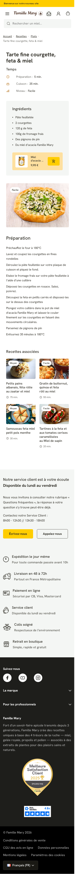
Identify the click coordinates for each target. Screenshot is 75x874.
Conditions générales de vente (24, 840)
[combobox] (37, 23)
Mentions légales (15, 855)
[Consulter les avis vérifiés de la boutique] (37, 811)
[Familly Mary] (28, 13)
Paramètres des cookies (48, 855)
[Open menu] (7, 14)
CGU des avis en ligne (18, 848)
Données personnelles (53, 848)
